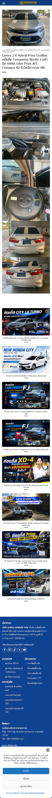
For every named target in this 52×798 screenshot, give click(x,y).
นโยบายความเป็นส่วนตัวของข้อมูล (32, 793)
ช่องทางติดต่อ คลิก (10, 745)
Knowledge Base (34, 683)
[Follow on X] (19, 650)
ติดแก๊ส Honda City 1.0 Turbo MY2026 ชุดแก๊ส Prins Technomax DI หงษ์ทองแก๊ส (26, 339)
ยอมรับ (26, 771)
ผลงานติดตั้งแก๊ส (34, 673)
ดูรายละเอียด (26, 786)
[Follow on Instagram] (9, 650)
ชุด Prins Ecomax (12, 677)
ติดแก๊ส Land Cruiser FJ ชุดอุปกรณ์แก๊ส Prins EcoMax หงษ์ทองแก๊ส (26, 449)
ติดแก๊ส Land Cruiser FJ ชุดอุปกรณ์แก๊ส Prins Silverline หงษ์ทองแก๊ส (26, 412)
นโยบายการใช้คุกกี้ (12, 793)
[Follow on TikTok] (14, 650)
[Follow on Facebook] (4, 650)
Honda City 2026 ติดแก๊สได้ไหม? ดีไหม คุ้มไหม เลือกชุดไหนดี (26, 376)
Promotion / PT (34, 678)
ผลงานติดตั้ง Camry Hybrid (13, 50)
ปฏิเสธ (26, 778)
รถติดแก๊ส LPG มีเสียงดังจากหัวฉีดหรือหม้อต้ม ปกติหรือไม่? (26, 599)
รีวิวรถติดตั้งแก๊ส (34, 668)
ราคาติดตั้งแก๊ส (33, 663)
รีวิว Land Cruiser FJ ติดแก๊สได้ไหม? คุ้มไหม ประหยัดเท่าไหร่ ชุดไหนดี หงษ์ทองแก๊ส (26, 524)
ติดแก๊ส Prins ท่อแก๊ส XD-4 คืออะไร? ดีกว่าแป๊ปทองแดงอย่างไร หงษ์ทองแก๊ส (26, 486)
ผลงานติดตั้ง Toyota (32, 50)
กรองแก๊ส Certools (13, 695)
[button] (47, 750)
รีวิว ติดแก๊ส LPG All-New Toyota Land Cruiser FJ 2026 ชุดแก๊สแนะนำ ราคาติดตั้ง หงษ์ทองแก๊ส (26, 562)
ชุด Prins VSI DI (11, 663)
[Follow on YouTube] (24, 650)
